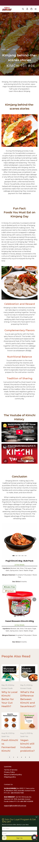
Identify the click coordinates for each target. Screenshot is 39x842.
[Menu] (36, 9)
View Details (20, 565)
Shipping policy (10, 777)
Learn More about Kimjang (19, 91)
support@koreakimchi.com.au (15, 805)
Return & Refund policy (13, 774)
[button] (19, 838)
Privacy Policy (9, 772)
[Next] (34, 539)
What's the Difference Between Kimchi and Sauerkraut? (28, 699)
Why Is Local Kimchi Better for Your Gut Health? (9, 699)
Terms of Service (10, 770)
